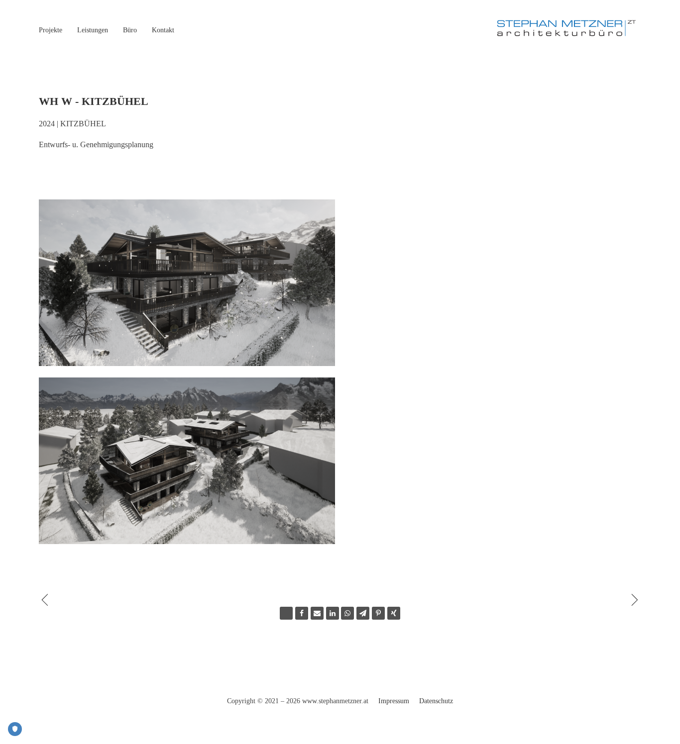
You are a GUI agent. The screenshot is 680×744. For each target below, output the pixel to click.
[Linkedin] (332, 613)
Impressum (393, 701)
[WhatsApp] (347, 613)
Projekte (50, 30)
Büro (130, 30)
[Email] (317, 613)
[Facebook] (301, 613)
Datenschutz (436, 701)
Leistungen (92, 30)
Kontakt (163, 30)
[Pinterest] (378, 613)
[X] (286, 613)
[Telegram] (362, 613)
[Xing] (393, 613)
